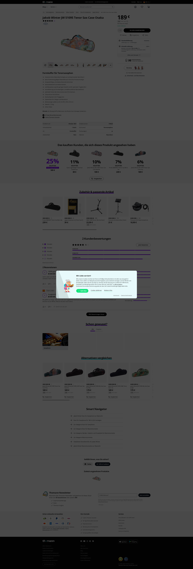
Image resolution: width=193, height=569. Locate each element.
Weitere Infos (108, 290)
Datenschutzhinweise (126, 295)
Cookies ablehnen (96, 290)
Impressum (116, 295)
